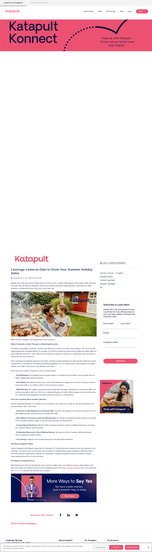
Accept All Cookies (132, 547)
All (101, 287)
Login (130, 11)
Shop (100, 11)
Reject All (116, 547)
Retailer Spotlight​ (107, 284)
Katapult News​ (106, 277)
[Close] (148, 547)
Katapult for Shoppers (13, 3)
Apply (140, 12)
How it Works (89, 11)
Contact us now (73, 468)
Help (121, 11)
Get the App (110, 11)
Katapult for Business (40, 3)
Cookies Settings (100, 547)
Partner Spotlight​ (107, 280)
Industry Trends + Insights (111, 273)
